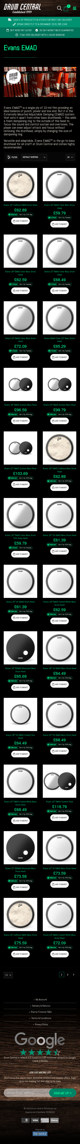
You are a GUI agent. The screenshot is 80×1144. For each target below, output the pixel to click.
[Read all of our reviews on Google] (40, 1040)
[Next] (73, 974)
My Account (41, 999)
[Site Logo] (22, 8)
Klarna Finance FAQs (41, 1012)
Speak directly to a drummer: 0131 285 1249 (42, 24)
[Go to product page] (20, 184)
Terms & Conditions (41, 1018)
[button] (60, 8)
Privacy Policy (41, 1024)
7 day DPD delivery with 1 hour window (42, 35)
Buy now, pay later (21, 30)
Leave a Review (40, 1061)
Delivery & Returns (41, 1005)
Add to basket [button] (22, 221)
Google (72, 1057)
